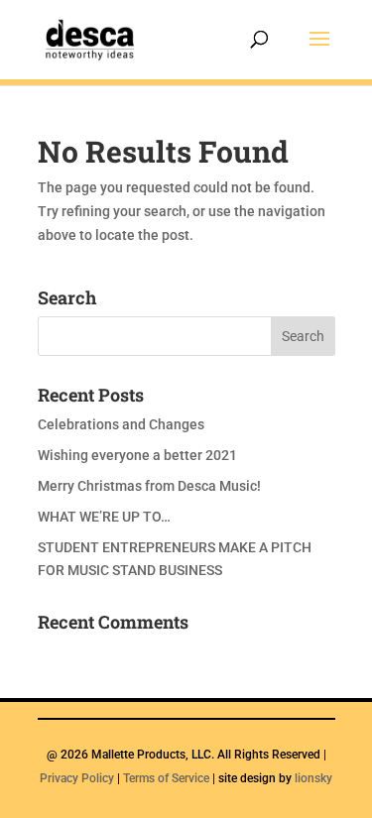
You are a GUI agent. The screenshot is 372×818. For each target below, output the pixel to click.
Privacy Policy (77, 778)
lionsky (313, 778)
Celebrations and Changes (121, 424)
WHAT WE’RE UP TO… (104, 517)
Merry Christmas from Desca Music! (149, 486)
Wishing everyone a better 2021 (137, 455)
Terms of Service (166, 778)
